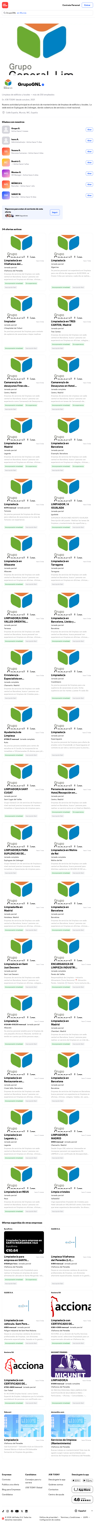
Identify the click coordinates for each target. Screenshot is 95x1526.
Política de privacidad (49, 1517)
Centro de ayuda (56, 1494)
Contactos (53, 1489)
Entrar (87, 5)
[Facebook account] (12, 1511)
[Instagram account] (7, 1511)
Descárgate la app (56, 1479)
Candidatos (7, 1494)
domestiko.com (57, 1412)
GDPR (85, 1517)
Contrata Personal (71, 5)
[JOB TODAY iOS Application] (76, 1480)
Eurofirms (8, 1229)
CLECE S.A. (55, 1229)
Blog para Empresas (11, 1489)
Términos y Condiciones (70, 1517)
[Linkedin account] (26, 1511)
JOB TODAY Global (33, 1487)
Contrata (6, 1479)
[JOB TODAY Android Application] (88, 1480)
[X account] (22, 1511)
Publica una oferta (10, 1484)
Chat (89, 129)
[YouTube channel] (17, 1511)
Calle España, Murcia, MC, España (22, 112)
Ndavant (7, 1412)
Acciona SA (56, 1292)
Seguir (55, 212)
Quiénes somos (55, 1484)
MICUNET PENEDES (59, 1352)
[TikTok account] (3, 1511)
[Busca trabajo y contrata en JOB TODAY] (5, 5)
